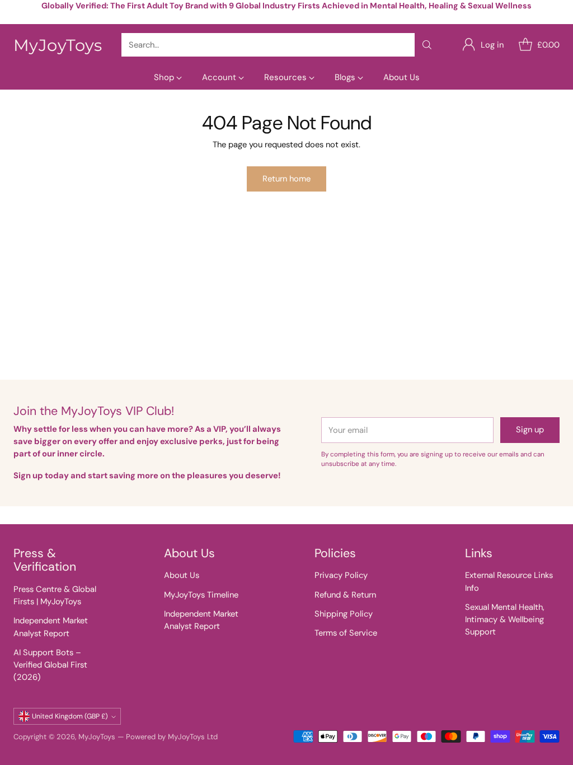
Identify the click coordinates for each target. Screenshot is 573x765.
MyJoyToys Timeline (201, 594)
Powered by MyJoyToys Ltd (172, 736)
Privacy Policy (341, 575)
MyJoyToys (96, 736)
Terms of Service (345, 632)
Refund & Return (345, 594)
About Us (181, 575)
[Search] (427, 45)
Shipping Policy (343, 613)
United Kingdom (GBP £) (70, 716)
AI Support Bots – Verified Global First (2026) (50, 665)
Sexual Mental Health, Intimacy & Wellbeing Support (504, 619)
